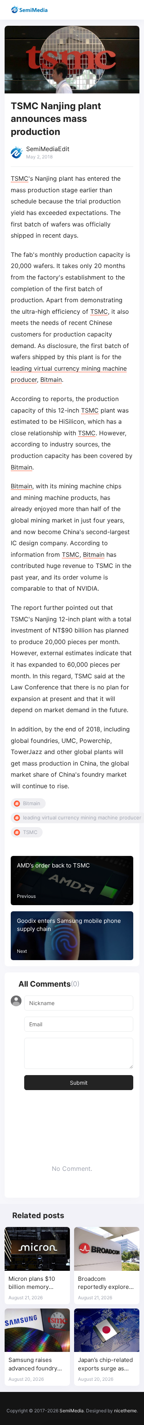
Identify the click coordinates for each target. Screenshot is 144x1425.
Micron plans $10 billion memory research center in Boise (33, 1283)
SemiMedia (72, 1410)
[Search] (116, 10)
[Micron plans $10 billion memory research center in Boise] (37, 1248)
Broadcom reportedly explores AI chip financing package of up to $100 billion (105, 1283)
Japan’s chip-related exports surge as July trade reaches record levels (105, 1364)
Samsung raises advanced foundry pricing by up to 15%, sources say (36, 1364)
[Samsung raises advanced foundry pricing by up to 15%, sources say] (37, 1330)
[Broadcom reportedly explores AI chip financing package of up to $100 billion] (106, 1248)
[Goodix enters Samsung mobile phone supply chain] (72, 936)
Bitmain (51, 379)
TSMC (19, 178)
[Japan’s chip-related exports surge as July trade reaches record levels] (106, 1330)
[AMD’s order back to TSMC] (72, 880)
